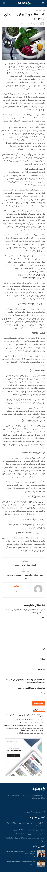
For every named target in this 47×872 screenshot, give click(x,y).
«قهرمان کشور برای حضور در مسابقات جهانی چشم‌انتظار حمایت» (23, 725)
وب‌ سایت (41, 669)
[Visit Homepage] (23, 3)
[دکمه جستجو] (4, 3)
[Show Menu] (43, 3)
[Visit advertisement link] (23, 757)
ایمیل (42, 659)
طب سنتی (38, 10)
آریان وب (27, 811)
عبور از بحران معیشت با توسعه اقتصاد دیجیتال (29, 719)
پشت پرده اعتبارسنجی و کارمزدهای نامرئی (30, 722)
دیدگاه (42, 617)
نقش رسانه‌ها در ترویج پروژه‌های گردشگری (30, 733)
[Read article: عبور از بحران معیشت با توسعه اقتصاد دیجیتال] (41, 863)
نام (43, 648)
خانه (44, 10)
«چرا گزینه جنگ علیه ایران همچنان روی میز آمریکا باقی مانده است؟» (24, 715)
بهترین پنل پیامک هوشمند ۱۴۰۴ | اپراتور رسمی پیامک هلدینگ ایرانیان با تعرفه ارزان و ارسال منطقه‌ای (24, 729)
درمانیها (33, 24)
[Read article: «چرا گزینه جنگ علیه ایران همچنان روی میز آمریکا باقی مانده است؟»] (41, 853)
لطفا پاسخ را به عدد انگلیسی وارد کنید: (31, 688)
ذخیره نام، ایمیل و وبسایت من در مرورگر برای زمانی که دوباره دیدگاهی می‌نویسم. (25, 681)
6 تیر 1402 (23, 24)
